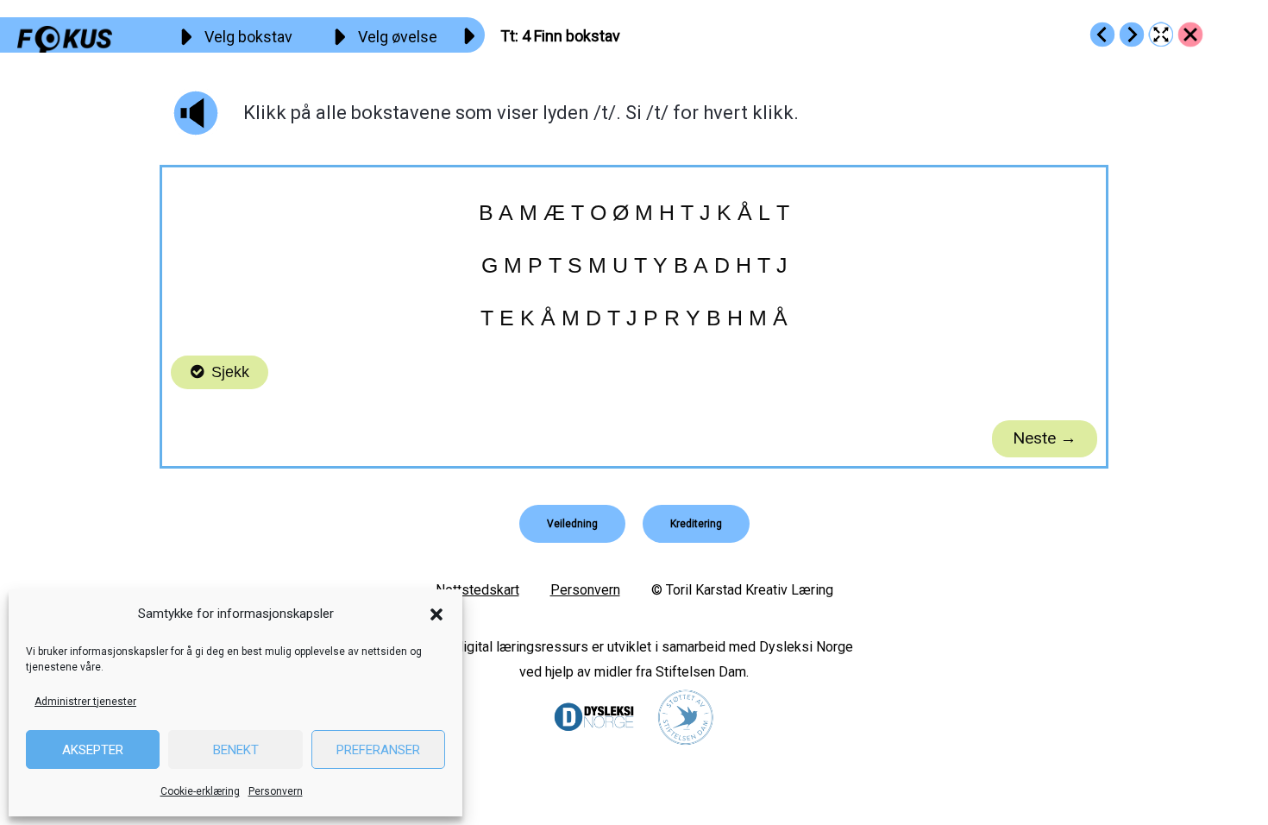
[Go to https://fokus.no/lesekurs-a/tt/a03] (1102, 34)
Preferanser (378, 750)
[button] (436, 614)
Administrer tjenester (85, 702)
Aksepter (92, 750)
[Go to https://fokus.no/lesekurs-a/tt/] (1190, 34)
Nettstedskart (477, 590)
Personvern (275, 791)
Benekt (236, 750)
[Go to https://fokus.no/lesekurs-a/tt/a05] (1131, 34)
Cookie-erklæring (200, 791)
